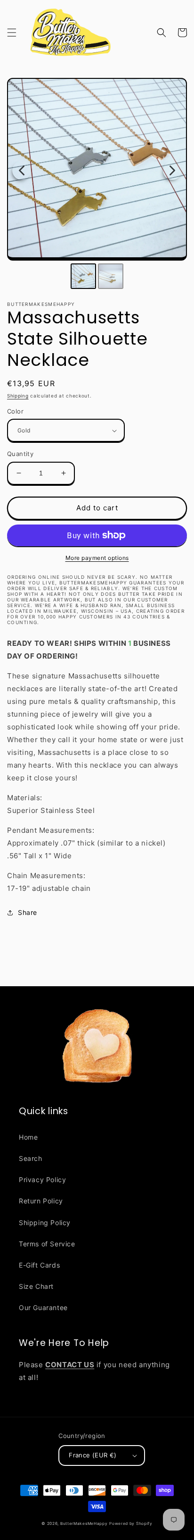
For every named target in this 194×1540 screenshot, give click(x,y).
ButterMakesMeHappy (84, 1523)
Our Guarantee (43, 1307)
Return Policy (41, 1201)
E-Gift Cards (39, 1265)
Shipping (18, 395)
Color (15, 411)
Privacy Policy (42, 1180)
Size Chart (36, 1286)
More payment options (97, 557)
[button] (11, 32)
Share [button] (27, 912)
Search (30, 1158)
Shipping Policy (45, 1222)
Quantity (20, 453)
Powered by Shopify (131, 1523)
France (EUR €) (93, 1455)
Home (28, 1137)
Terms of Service (47, 1244)
